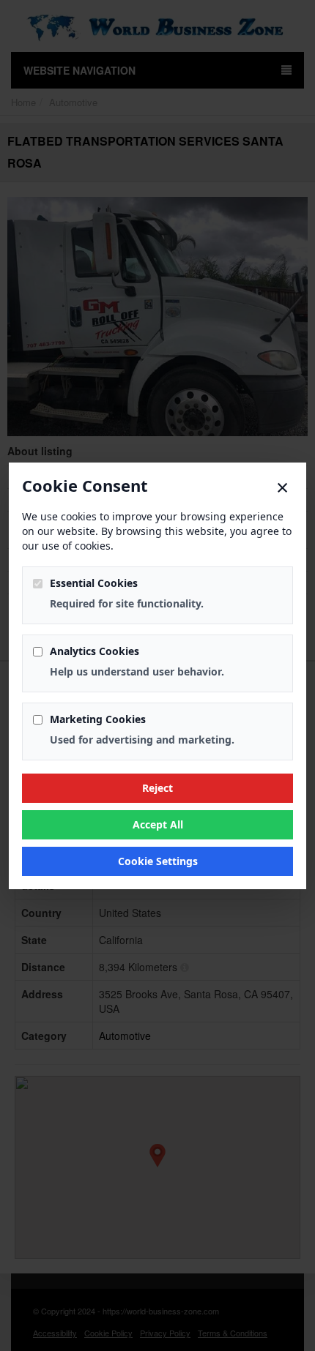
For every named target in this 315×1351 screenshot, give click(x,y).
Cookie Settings (158, 861)
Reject (157, 788)
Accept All (158, 824)
